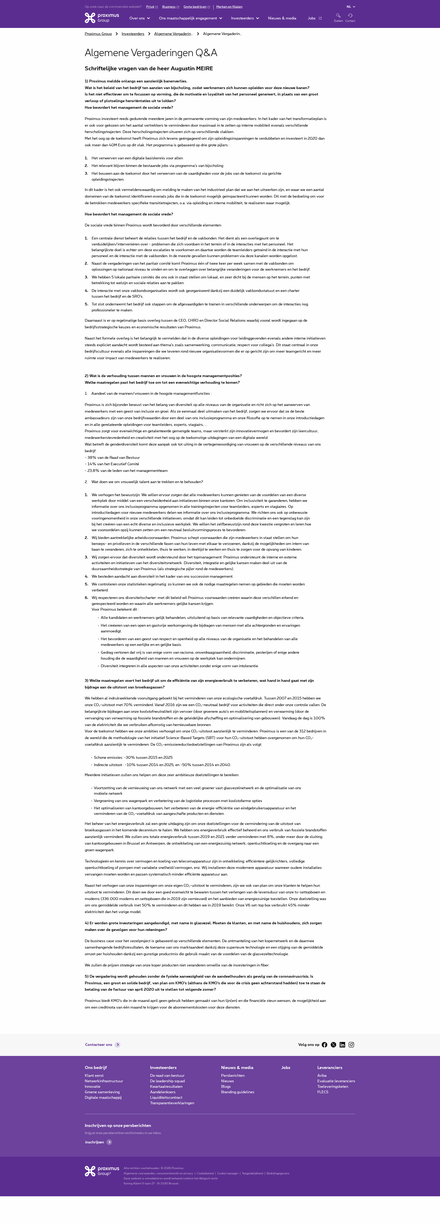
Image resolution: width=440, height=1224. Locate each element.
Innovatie (92, 1086)
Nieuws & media (237, 1068)
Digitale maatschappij (103, 1097)
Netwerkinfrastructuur (104, 1081)
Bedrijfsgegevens (278, 1173)
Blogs (226, 1086)
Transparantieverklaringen (172, 1103)
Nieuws (227, 1081)
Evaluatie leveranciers (336, 1081)
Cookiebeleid (205, 1173)
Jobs (285, 1068)
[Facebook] (324, 1045)
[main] (220, 519)
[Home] (101, 18)
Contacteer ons (98, 1045)
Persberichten (233, 1075)
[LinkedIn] (342, 1045)
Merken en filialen (229, 6)
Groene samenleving (102, 1092)
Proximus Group (98, 34)
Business (169, 6)
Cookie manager (227, 1173)
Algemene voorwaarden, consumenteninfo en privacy (158, 1173)
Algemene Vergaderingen (174, 34)
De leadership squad (167, 1081)
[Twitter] (333, 1045)
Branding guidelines (237, 1092)
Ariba (322, 1075)
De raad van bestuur (167, 1075)
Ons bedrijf (96, 1068)
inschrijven (94, 1142)
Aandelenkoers (163, 1092)
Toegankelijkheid (252, 1173)
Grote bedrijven (195, 6)
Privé (150, 6)
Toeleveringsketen (332, 1086)
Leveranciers (329, 1068)
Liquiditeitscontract (166, 1097)
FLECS (322, 1092)
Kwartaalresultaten (166, 1086)
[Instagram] (351, 1045)
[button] (139, 18)
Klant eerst (94, 1075)
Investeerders (133, 34)
